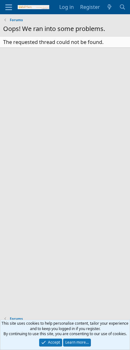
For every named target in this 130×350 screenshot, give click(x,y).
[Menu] (8, 7)
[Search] (122, 7)
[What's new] (109, 7)
